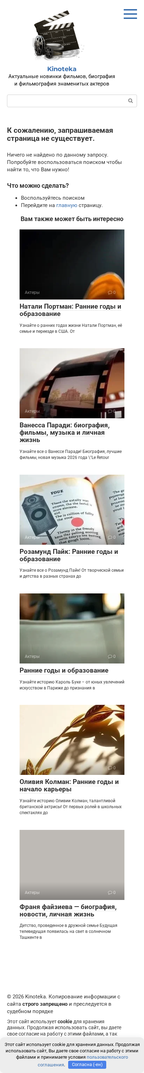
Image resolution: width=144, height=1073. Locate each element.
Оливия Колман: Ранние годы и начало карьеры (69, 785)
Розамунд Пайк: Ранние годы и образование (69, 555)
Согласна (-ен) (87, 1064)
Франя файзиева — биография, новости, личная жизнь (68, 910)
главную (66, 205)
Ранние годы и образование (64, 670)
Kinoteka (62, 69)
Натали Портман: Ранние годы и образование (70, 310)
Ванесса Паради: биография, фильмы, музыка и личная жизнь (65, 432)
